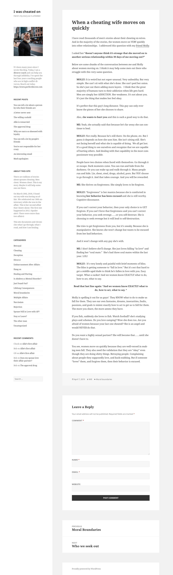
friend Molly (142, 45)
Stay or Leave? (20, 316)
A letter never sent (22, 112)
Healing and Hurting (23, 274)
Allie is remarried (22, 122)
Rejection (18, 307)
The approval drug (22, 126)
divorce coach (20, 72)
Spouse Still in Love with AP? (27, 311)
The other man (20, 321)
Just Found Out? (21, 283)
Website (76, 484)
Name (76, 460)
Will (90, 379)
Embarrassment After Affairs (27, 264)
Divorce (17, 260)
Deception (18, 255)
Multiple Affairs (21, 297)
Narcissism (18, 302)
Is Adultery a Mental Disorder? (27, 278)
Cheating (18, 250)
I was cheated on (27, 11)
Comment (78, 420)
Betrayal (17, 245)
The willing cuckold (22, 117)
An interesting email (23, 154)
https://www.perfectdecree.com (28, 87)
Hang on (17, 269)
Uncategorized (20, 325)
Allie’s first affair (29, 344)
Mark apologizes (21, 158)
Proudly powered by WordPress (86, 568)
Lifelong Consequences (24, 288)
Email (76, 472)
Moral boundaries (22, 292)
